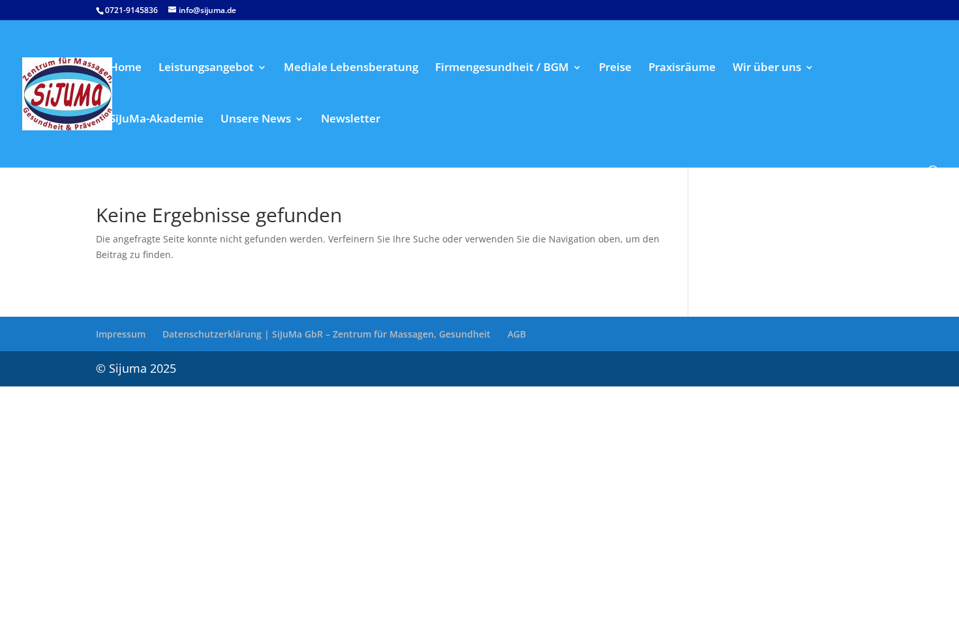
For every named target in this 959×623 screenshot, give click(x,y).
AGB (517, 334)
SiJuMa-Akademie (157, 120)
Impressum (120, 334)
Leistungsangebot (206, 68)
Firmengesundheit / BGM (502, 68)
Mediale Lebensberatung (351, 68)
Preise (615, 68)
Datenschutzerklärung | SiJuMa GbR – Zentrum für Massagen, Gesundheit (326, 334)
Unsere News (256, 120)
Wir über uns (767, 68)
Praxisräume (682, 68)
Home (126, 68)
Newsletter (350, 120)
